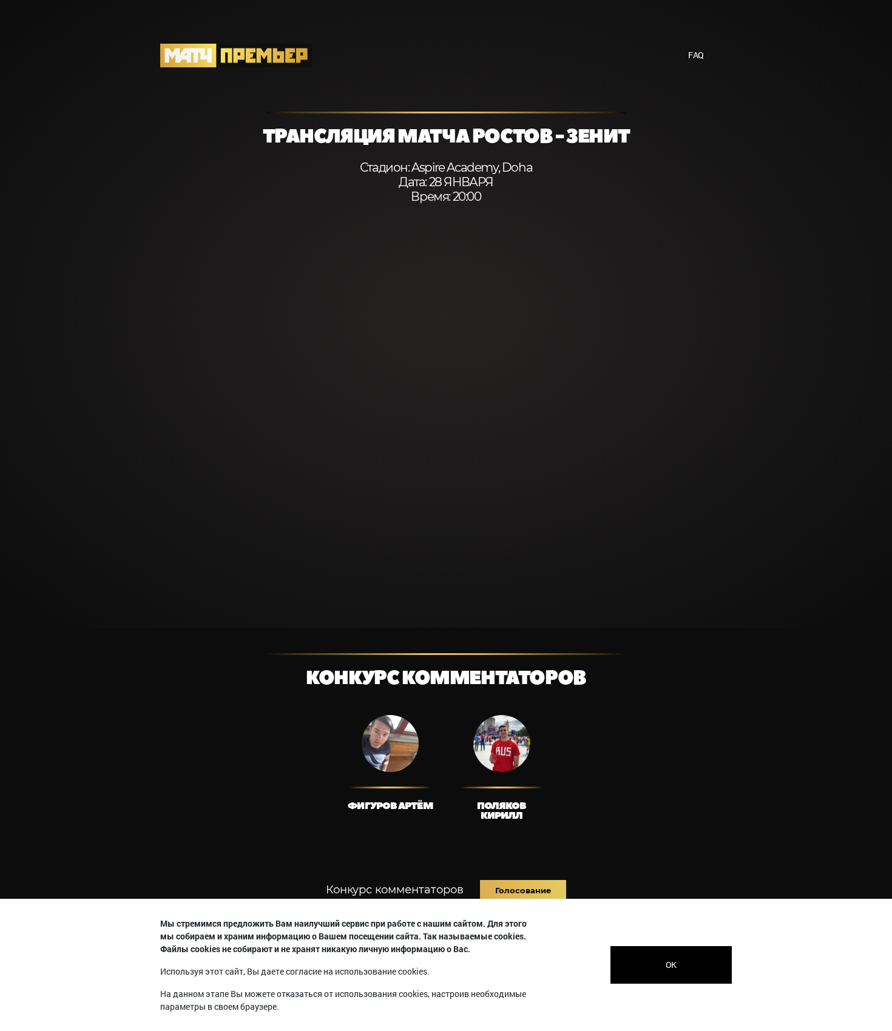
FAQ (696, 55)
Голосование (523, 890)
